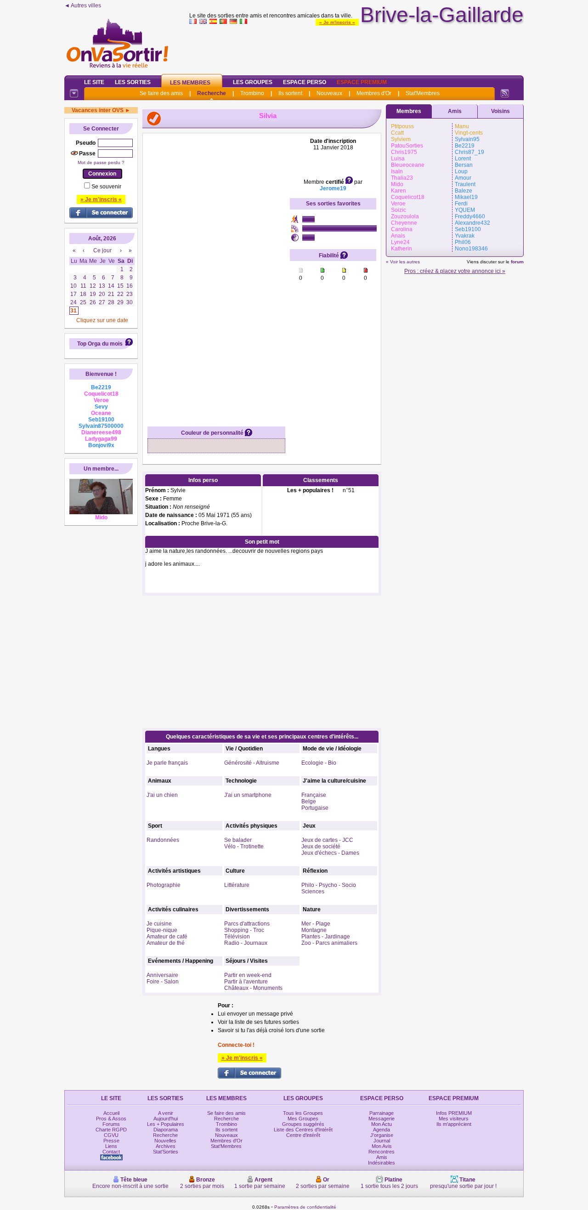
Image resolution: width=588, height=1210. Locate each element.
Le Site (94, 82)
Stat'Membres (423, 93)
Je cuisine (159, 923)
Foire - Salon (163, 981)
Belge (308, 801)
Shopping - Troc (244, 930)
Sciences (312, 891)
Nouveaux (329, 93)
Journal (381, 1140)
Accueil (111, 1113)
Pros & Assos (111, 1118)
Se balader (238, 840)
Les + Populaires (165, 1124)
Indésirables (381, 1162)
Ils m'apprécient (453, 1124)
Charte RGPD (111, 1129)
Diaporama (165, 1129)
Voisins (500, 111)
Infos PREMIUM (454, 1113)
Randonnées (163, 840)
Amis (455, 111)
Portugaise (314, 808)
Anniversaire (162, 975)
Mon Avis (382, 1146)
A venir (165, 1113)
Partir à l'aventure (246, 981)
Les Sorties (133, 82)
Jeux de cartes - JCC (327, 840)
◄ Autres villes (82, 5)
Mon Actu (381, 1124)
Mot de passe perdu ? (101, 162)
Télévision (237, 936)
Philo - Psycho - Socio (328, 885)
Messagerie (381, 1118)
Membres (408, 111)
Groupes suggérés (303, 1124)
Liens (111, 1146)
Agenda (381, 1129)
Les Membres (190, 83)
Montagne (314, 930)
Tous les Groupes (303, 1113)
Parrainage (381, 1113)
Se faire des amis (161, 93)
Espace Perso (304, 82)
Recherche (211, 93)
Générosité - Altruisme (251, 763)
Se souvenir (106, 186)
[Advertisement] (356, 47)
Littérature (236, 885)
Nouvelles (165, 1140)
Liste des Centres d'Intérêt (303, 1129)
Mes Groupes (303, 1118)
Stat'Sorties (165, 1151)
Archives (165, 1146)
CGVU (111, 1135)
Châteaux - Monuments (253, 988)
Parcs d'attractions (247, 923)
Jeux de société (320, 846)
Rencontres (381, 1151)
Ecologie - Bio (318, 763)
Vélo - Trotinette (244, 846)
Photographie (164, 885)
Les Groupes (252, 82)
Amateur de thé (166, 943)
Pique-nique (162, 930)
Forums (111, 1124)
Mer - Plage (315, 923)
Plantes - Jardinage (325, 936)
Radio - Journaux (245, 943)
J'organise (381, 1135)
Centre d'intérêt (303, 1135)
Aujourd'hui (165, 1118)
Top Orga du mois (100, 344)
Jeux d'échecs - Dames (330, 853)
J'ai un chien (162, 795)
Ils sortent (290, 93)
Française (313, 795)
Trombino (252, 93)
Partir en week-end (247, 975)
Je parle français (167, 763)
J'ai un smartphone (247, 795)
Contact (111, 1151)
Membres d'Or (373, 93)
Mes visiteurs (454, 1118)
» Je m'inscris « (337, 22)
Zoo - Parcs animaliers (329, 943)
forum (517, 261)
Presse (111, 1140)
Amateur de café (167, 936)
